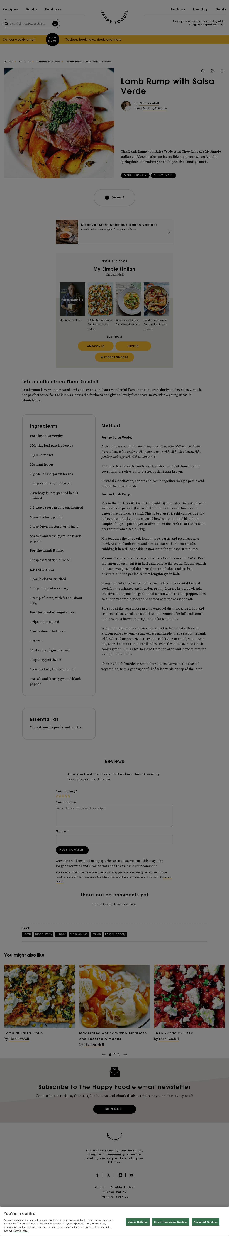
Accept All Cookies (205, 1221)
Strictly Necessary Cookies (170, 1221)
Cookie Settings (138, 1221)
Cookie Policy (20, 1230)
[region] (114, 1221)
